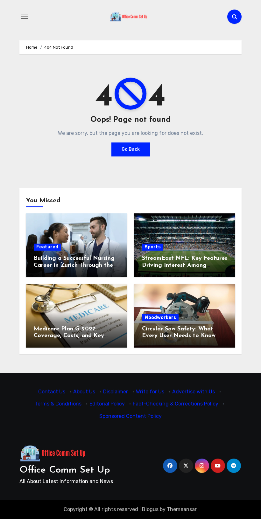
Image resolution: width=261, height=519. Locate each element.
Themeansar (181, 509)
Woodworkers (160, 317)
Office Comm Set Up (64, 470)
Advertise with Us (193, 392)
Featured (47, 247)
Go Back (131, 149)
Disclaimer (115, 392)
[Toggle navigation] (24, 17)
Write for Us (150, 392)
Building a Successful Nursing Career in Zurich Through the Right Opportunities (74, 265)
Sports (153, 247)
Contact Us (51, 392)
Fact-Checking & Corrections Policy (175, 404)
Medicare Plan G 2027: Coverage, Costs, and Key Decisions (69, 336)
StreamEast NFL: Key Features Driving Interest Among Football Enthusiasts (184, 265)
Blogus (150, 509)
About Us (84, 392)
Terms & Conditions (58, 404)
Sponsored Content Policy (130, 416)
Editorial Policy (107, 404)
